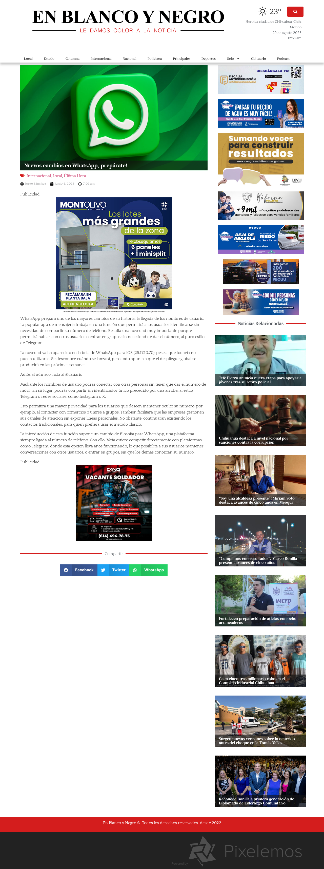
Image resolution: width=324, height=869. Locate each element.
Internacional (101, 58)
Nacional (129, 58)
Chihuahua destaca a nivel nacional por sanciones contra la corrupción (253, 440)
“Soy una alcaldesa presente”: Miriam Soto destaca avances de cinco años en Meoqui (257, 500)
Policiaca (155, 58)
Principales (181, 58)
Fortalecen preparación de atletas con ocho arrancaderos (257, 620)
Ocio (230, 58)
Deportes (208, 58)
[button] (295, 12)
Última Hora (75, 176)
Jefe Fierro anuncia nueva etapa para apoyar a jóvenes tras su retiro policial (260, 380)
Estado (49, 58)
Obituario (258, 58)
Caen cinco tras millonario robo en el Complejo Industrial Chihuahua (252, 680)
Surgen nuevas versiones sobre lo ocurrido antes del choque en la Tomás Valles (257, 740)
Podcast (283, 58)
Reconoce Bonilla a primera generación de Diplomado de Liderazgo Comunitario (256, 801)
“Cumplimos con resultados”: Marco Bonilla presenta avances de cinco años (258, 560)
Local (28, 58)
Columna (72, 58)
